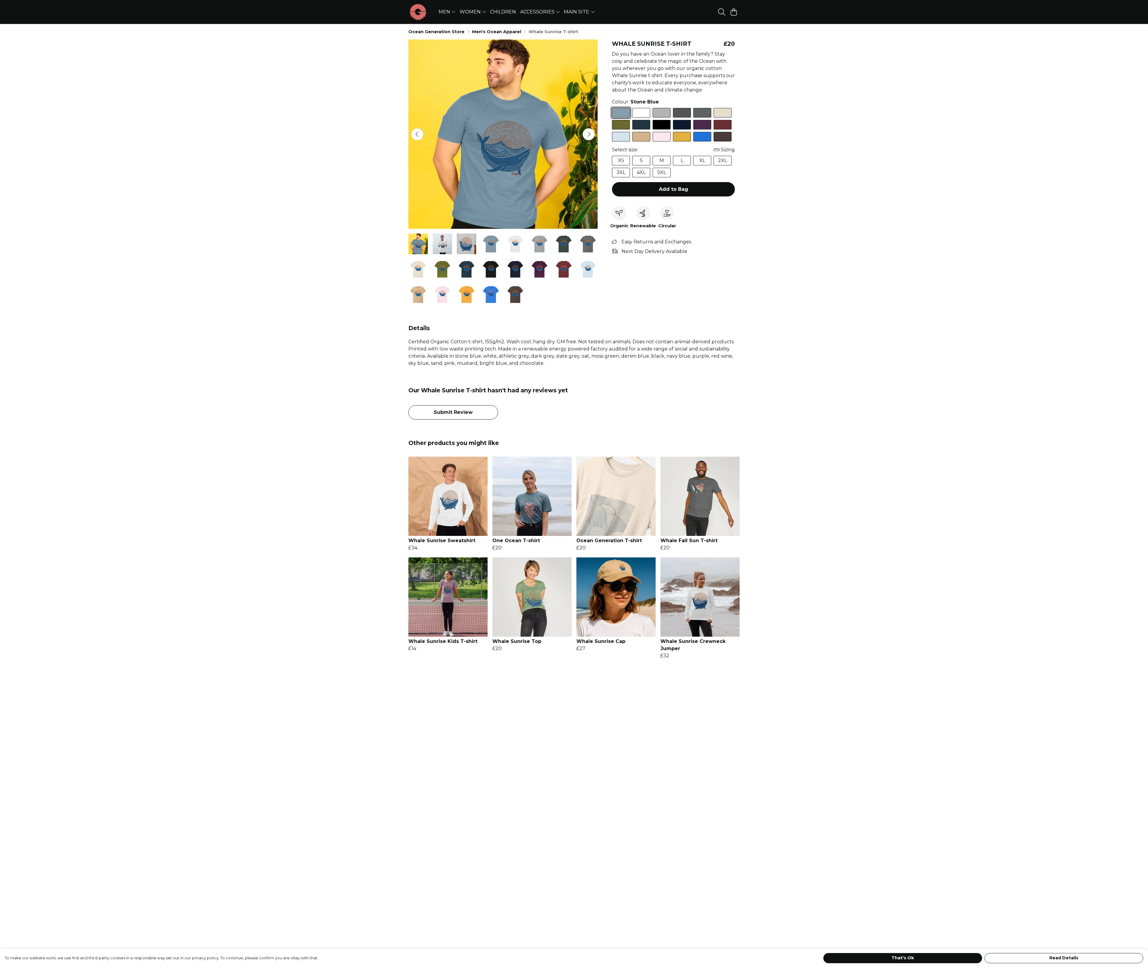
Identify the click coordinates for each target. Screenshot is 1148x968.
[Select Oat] (723, 113)
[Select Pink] (662, 136)
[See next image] (589, 134)
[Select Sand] (641, 136)
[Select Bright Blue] (702, 136)
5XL (661, 172)
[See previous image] (417, 134)
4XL (641, 172)
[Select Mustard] (682, 136)
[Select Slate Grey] (702, 113)
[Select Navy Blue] (682, 124)
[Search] (722, 12)
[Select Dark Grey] (682, 113)
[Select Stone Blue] (621, 113)
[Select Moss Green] (621, 124)
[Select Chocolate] (723, 136)
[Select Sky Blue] (621, 136)
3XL (620, 172)
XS (621, 160)
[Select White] (641, 113)
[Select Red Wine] (723, 124)
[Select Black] (662, 124)
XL (702, 160)
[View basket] (734, 12)
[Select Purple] (702, 124)
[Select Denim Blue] (641, 124)
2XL (722, 160)
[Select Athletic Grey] (662, 113)
